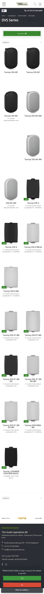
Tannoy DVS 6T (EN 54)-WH (11, 426)
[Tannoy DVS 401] (11, 59)
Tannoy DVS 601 (33, 72)
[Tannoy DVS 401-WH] (33, 102)
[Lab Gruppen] (6, 518)
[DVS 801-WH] (11, 189)
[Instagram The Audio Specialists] (6, 565)
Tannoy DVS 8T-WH (33, 335)
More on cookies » (22, 590)
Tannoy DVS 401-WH (33, 116)
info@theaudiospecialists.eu (14, 549)
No (22, 585)
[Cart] (40, 5)
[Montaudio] (38, 518)
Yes (22, 578)
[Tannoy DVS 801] (11, 102)
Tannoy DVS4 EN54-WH (33, 426)
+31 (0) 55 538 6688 (34, 10)
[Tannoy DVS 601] (33, 59)
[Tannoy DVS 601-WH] (33, 146)
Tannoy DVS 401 (11, 72)
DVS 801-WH (11, 203)
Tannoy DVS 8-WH (11, 291)
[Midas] (22, 518)
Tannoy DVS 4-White (33, 247)
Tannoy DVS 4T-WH (11, 335)
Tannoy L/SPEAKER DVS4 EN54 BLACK (11, 472)
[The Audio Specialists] (22, 4)
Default (5, 42)
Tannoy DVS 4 (33, 203)
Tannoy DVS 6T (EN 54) (11, 380)
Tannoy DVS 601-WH (33, 160)
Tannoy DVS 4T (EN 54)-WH (33, 380)
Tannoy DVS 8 (11, 247)
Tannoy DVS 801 (11, 116)
